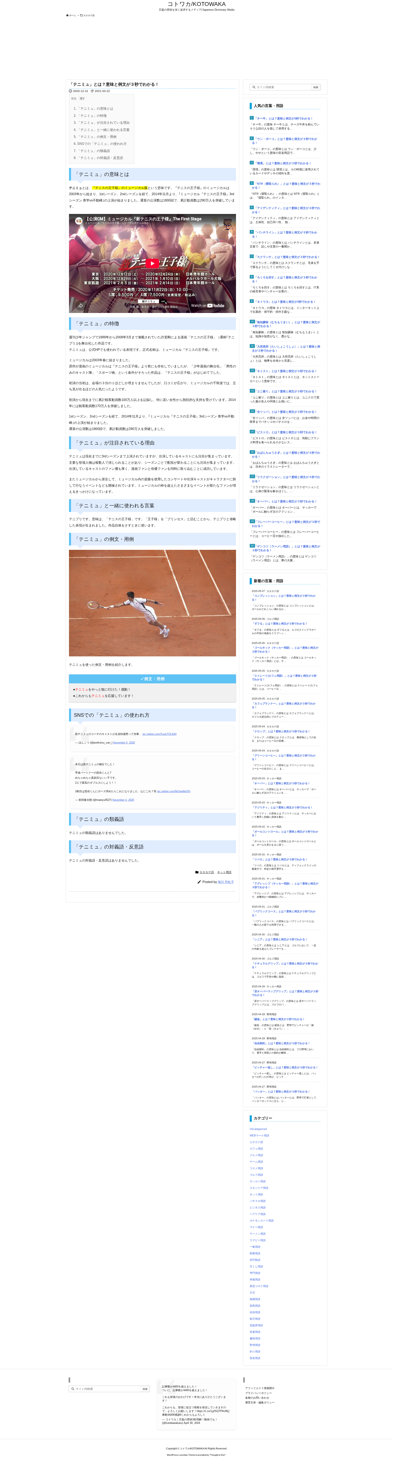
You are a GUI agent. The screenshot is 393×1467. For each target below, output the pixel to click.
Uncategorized (258, 1129)
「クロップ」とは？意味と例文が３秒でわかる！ (281, 731)
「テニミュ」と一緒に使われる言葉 (102, 130)
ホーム (72, 15)
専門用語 (255, 1273)
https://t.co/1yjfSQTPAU (211, 1411)
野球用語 (255, 1345)
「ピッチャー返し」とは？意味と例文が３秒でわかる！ (285, 1067)
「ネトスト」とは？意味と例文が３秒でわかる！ (285, 371)
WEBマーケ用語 (259, 1135)
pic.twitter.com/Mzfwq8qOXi (173, 791)
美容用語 (255, 1312)
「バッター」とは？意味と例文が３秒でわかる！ (281, 1091)
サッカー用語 (258, 1181)
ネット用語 (224, 872)
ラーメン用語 (258, 1233)
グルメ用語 (256, 1155)
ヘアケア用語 (258, 1214)
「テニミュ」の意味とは (93, 108)
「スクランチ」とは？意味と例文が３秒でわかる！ (287, 257)
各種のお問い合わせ (257, 1397)
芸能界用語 (256, 1325)
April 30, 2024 (192, 1422)
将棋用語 (255, 1279)
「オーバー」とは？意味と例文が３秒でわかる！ (285, 501)
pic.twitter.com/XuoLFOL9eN (159, 734)
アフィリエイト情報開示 (259, 1388)
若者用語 (255, 1331)
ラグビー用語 (258, 1240)
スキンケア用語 (259, 1187)
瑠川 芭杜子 (226, 882)
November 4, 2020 (123, 799)
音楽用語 (255, 1358)
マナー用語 (256, 1227)
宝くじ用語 (256, 1266)
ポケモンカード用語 (262, 1220)
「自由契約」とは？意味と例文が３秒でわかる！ (281, 1043)
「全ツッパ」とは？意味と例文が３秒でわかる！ (285, 411)
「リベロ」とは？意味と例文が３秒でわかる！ (280, 859)
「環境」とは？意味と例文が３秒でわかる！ (283, 163)
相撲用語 (255, 1299)
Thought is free (217, 1455)
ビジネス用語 (258, 1207)
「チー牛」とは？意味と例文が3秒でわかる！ (283, 118)
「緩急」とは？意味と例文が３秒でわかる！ (278, 1019)
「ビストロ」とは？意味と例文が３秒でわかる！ (285, 432)
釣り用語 (255, 1351)
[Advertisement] (196, 48)
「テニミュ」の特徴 (90, 115)
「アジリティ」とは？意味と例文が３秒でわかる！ (282, 807)
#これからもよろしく (192, 1414)
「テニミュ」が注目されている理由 (102, 122)
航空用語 (255, 1318)
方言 (252, 1292)
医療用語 (255, 1253)
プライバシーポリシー (258, 1393)
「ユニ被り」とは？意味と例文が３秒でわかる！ (285, 391)
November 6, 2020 (124, 742)
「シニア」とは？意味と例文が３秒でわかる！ (280, 939)
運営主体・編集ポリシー (259, 1402)
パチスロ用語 (258, 1201)
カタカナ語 (89, 15)
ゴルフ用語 (256, 1174)
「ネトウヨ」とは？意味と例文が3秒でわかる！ (285, 301)
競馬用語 (255, 1305)
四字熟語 (255, 1259)
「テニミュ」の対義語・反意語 (98, 158)
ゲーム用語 (256, 1161)
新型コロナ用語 (259, 1286)
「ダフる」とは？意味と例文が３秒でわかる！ (280, 623)
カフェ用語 (256, 1148)
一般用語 (255, 1246)
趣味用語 (255, 1338)
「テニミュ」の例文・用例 (95, 136)
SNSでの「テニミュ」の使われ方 (100, 143)
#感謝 (176, 1414)
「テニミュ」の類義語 (92, 151)
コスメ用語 (256, 1168)
